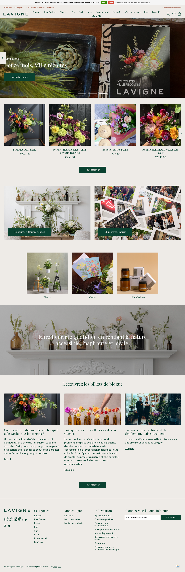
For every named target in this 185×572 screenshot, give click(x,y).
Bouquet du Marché (24, 149)
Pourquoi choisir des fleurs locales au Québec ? (90, 432)
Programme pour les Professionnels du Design (107, 548)
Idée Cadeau (50, 12)
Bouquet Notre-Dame (115, 149)
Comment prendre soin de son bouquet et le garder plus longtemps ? (31, 432)
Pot (73, 12)
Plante (47, 297)
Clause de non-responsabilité (102, 524)
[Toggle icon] (168, 14)
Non (111, 2)
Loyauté (156, 12)
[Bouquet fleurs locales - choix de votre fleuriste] (70, 125)
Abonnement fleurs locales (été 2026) (160, 151)
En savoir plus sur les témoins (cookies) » (132, 2)
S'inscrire (68, 515)
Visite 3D (96, 16)
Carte (81, 12)
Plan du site (100, 543)
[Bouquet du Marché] (24, 125)
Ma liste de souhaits (73, 523)
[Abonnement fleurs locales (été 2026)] (160, 125)
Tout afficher (92, 169)
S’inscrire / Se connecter (171, 8)
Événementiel (102, 12)
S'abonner (171, 517)
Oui (103, 2)
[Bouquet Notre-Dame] (115, 125)
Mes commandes (72, 519)
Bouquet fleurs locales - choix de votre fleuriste (70, 151)
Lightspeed (57, 566)
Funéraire (117, 12)
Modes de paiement (104, 533)
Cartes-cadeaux (133, 12)
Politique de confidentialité (107, 529)
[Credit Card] (178, 566)
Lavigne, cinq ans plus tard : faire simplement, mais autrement (148, 432)
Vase (90, 12)
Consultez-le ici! (19, 77)
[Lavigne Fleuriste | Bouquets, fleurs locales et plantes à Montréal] (15, 14)
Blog (146, 12)
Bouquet (37, 12)
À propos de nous (103, 515)
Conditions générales (104, 519)
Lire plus (8, 459)
